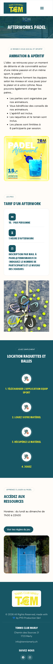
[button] (42, 8)
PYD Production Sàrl (30, 617)
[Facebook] (23, 657)
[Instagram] (30, 657)
